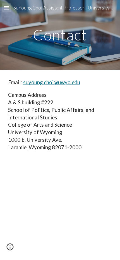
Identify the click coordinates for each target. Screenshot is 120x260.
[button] (6, 7)
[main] (60, 34)
